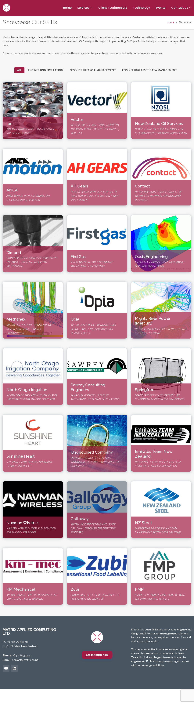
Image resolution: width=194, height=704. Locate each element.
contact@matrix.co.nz (25, 660)
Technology (141, 8)
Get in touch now (97, 655)
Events (161, 8)
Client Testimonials (112, 8)
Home (67, 8)
